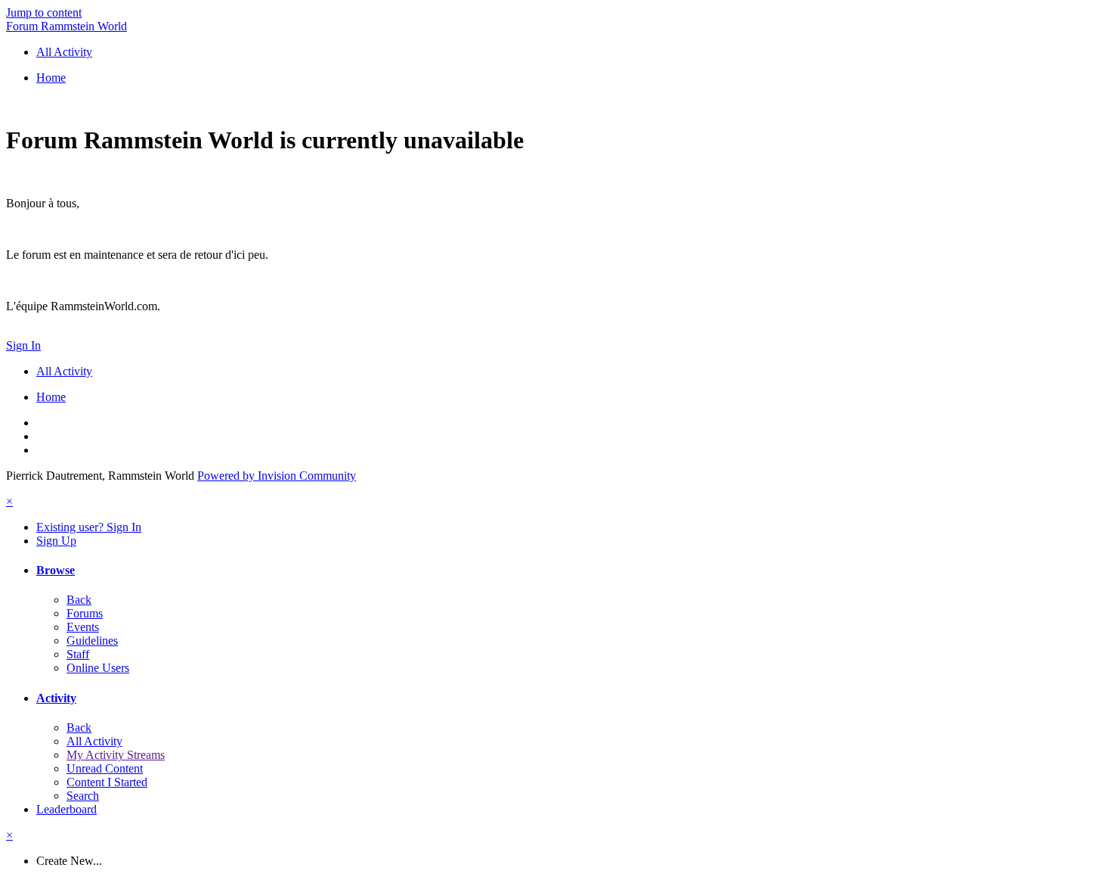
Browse (55, 570)
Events (83, 626)
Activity (56, 698)
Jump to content (44, 12)
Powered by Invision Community (276, 475)
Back (79, 599)
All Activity (94, 741)
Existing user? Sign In (88, 527)
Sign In (23, 345)
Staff (78, 654)
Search (83, 795)
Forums (85, 613)
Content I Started (107, 782)
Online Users (98, 667)
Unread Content (105, 768)
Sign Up (56, 540)
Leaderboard (66, 809)
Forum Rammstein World (66, 26)
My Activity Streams (116, 754)
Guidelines (92, 640)
